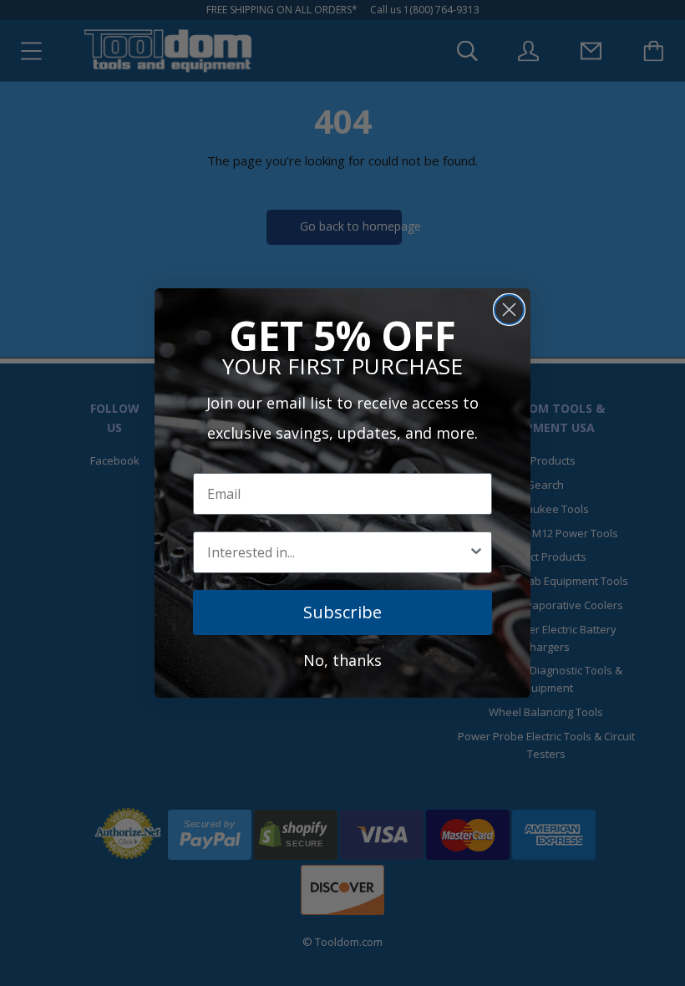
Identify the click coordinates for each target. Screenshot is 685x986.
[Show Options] (476, 552)
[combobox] (337, 552)
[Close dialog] (509, 309)
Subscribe (342, 612)
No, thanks (342, 660)
